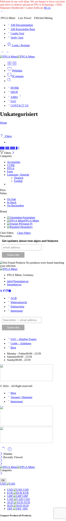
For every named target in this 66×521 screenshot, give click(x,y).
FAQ (13, 101)
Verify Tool (17, 37)
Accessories (13, 162)
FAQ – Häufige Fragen (23, 339)
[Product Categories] (9, 65)
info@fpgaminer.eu (18, 281)
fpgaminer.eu (14, 284)
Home (3, 122)
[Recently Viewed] (9, 450)
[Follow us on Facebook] (3, 291)
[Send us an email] (6, 291)
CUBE (11, 165)
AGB (14, 298)
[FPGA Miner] (8, 269)
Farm (10, 171)
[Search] (9, 80)
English (18, 180)
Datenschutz (17, 306)
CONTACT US (20, 105)
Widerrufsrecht (19, 302)
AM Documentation (22, 25)
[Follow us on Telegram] (9, 291)
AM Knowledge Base (23, 29)
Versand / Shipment (21, 397)
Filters (8, 136)
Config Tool (17, 33)
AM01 (14, 97)
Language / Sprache (18, 174)
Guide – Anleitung (21, 343)
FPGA (10, 168)
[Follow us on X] (1, 291)
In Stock (11, 202)
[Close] (13, 152)
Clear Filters (24, 232)
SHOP (14, 92)
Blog (13, 347)
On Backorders (15, 205)
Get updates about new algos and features (30, 240)
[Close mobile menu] (1, 463)
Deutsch (18, 177)
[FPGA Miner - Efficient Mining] (17, 56)
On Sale (11, 199)
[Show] (2, 12)
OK (3, 480)
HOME (15, 87)
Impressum (17, 310)
